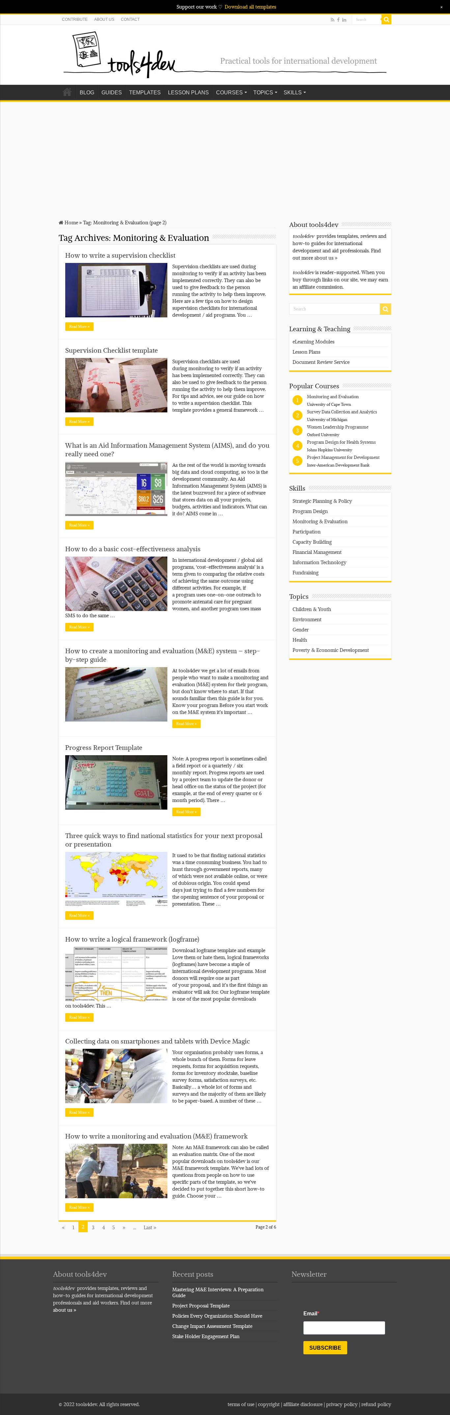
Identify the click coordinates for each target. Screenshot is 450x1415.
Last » (150, 1227)
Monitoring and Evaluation (333, 397)
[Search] (386, 19)
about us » (326, 257)
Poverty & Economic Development (331, 650)
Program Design (310, 511)
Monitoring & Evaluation (320, 521)
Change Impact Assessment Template (212, 1326)
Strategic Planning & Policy (322, 500)
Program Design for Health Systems (341, 442)
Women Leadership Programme (337, 427)
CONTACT (130, 19)
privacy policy (342, 1404)
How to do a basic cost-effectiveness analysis (133, 549)
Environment (307, 619)
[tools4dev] (225, 53)
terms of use (241, 1404)
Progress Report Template (103, 747)
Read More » (79, 326)
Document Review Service (321, 362)
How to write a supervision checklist (120, 255)
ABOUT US (104, 19)
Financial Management (317, 552)
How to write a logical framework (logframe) (132, 939)
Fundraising (306, 572)
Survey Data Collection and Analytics (342, 412)
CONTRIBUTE (75, 19)
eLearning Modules (313, 341)
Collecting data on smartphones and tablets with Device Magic (157, 1041)
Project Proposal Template (201, 1305)
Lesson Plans (306, 351)
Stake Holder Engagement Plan (205, 1336)
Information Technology (320, 562)
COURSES (229, 92)
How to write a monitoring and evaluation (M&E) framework (156, 1136)
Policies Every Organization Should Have (217, 1315)
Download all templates (250, 6)
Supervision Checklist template (111, 350)
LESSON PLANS (188, 92)
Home (67, 92)
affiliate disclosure (303, 1404)
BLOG (87, 92)
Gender (301, 629)
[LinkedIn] (344, 20)
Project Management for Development (343, 457)
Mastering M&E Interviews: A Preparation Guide (218, 1292)
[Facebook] (338, 20)
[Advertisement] (225, 156)
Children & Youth (312, 609)
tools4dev (86, 1404)
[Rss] (332, 20)
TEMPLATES (145, 92)
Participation (307, 531)
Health (300, 639)
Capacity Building (312, 541)
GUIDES (111, 92)
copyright (269, 1404)
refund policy (376, 1404)
